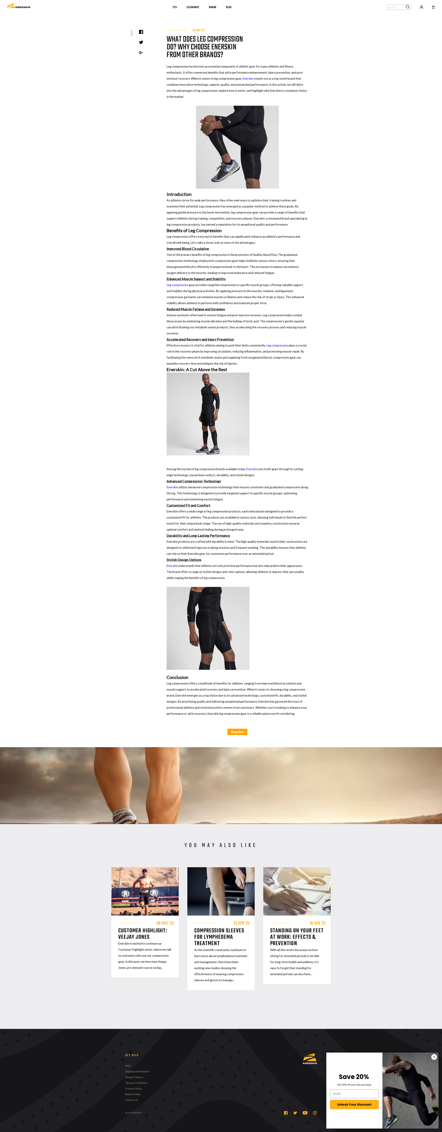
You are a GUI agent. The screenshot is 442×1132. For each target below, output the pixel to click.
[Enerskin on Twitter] (295, 1113)
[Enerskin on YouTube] (305, 1113)
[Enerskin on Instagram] (315, 1113)
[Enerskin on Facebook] (286, 1113)
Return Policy (133, 1094)
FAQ (127, 1065)
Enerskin (248, 78)
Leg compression (177, 284)
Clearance (193, 7)
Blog (229, 7)
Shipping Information (137, 1071)
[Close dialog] (434, 1057)
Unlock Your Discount (354, 1104)
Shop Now (237, 732)
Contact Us (131, 1100)
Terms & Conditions (136, 1083)
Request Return (134, 1077)
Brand (212, 7)
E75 (175, 7)
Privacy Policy (133, 1088)
